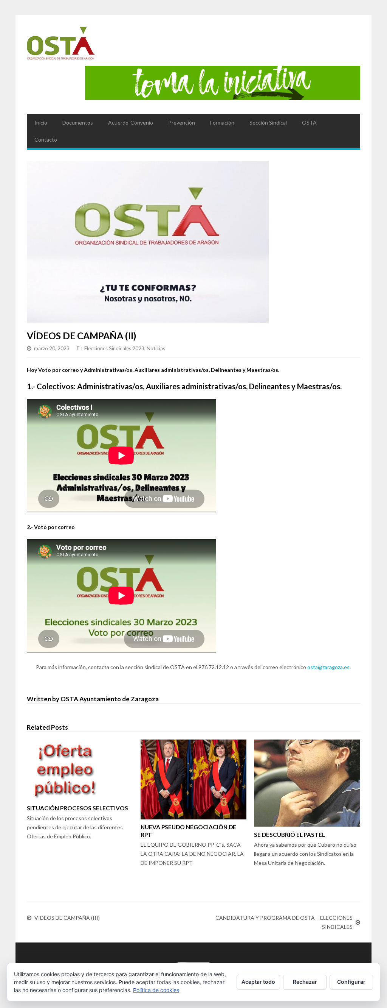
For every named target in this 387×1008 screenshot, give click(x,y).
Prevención (181, 122)
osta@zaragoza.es (328, 667)
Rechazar (305, 981)
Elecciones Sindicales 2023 (114, 348)
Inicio (40, 122)
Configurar (351, 981)
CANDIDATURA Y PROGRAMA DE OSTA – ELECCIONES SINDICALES (284, 922)
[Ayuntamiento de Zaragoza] (61, 46)
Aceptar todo (258, 981)
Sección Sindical (268, 122)
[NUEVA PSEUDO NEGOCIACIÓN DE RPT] (194, 779)
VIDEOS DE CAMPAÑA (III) (67, 917)
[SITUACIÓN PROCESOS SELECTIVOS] (80, 770)
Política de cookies (156, 990)
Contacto (45, 139)
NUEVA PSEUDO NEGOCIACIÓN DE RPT (188, 831)
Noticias (156, 348)
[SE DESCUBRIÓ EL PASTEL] (307, 783)
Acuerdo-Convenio (130, 122)
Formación (222, 122)
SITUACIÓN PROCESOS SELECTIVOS (77, 808)
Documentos (77, 122)
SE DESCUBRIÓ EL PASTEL (289, 834)
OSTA (309, 122)
